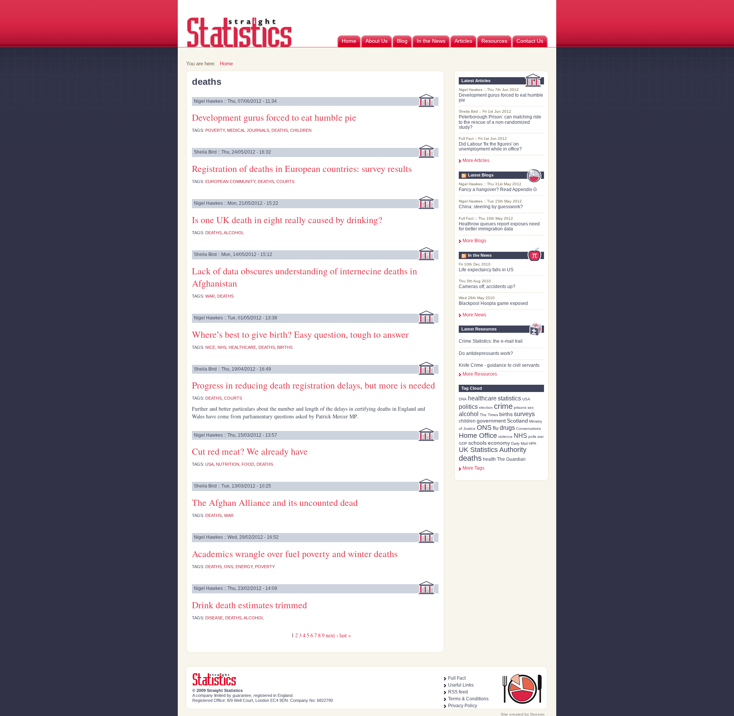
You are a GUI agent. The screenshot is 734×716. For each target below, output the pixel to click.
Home (349, 41)
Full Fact (457, 678)
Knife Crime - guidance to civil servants (499, 365)
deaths (470, 458)
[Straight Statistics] (240, 46)
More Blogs (474, 240)
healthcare (482, 398)
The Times (489, 415)
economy (499, 443)
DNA (463, 399)
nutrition (227, 464)
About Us (376, 41)
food (248, 464)
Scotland (517, 421)
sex (531, 407)
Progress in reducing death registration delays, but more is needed (313, 385)
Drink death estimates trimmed (249, 605)
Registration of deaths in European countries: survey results (302, 168)
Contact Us (529, 41)
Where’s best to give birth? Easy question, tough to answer (300, 334)
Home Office (478, 435)
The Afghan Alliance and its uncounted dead (275, 502)
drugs (507, 427)
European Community (230, 181)
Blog (402, 41)
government (491, 421)
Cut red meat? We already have (250, 451)
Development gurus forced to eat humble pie (501, 97)
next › (332, 635)
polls (532, 436)
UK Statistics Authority (492, 450)
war (541, 436)
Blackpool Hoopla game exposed (493, 303)
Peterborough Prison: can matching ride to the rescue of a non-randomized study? (500, 122)
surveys (524, 414)
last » (345, 635)
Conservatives (528, 428)
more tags (473, 468)
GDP (463, 443)
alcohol (469, 414)
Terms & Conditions (468, 698)
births (506, 414)
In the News (431, 41)
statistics (509, 398)
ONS (484, 427)
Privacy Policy (462, 705)
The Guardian (511, 459)
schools (477, 443)
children (467, 421)
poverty (215, 130)
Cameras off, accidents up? (487, 286)
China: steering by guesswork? (491, 206)
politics (468, 406)
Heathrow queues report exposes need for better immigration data (499, 226)
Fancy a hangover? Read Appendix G (498, 189)
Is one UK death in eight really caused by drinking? (287, 220)
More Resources (480, 374)
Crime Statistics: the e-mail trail (491, 341)
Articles (463, 41)
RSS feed (458, 692)
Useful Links (461, 685)
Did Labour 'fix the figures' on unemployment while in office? (490, 146)
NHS (520, 436)
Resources (494, 41)
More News (474, 315)
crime (503, 406)
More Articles (476, 160)
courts (285, 181)
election (486, 407)
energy (244, 566)
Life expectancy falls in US (486, 269)
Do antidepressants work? (486, 353)
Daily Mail (519, 443)
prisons (520, 407)
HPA (532, 443)
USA (526, 399)
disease (214, 618)
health (489, 459)
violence (505, 436)
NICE (210, 347)
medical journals (248, 130)
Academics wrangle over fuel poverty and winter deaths (295, 554)
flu (496, 428)
